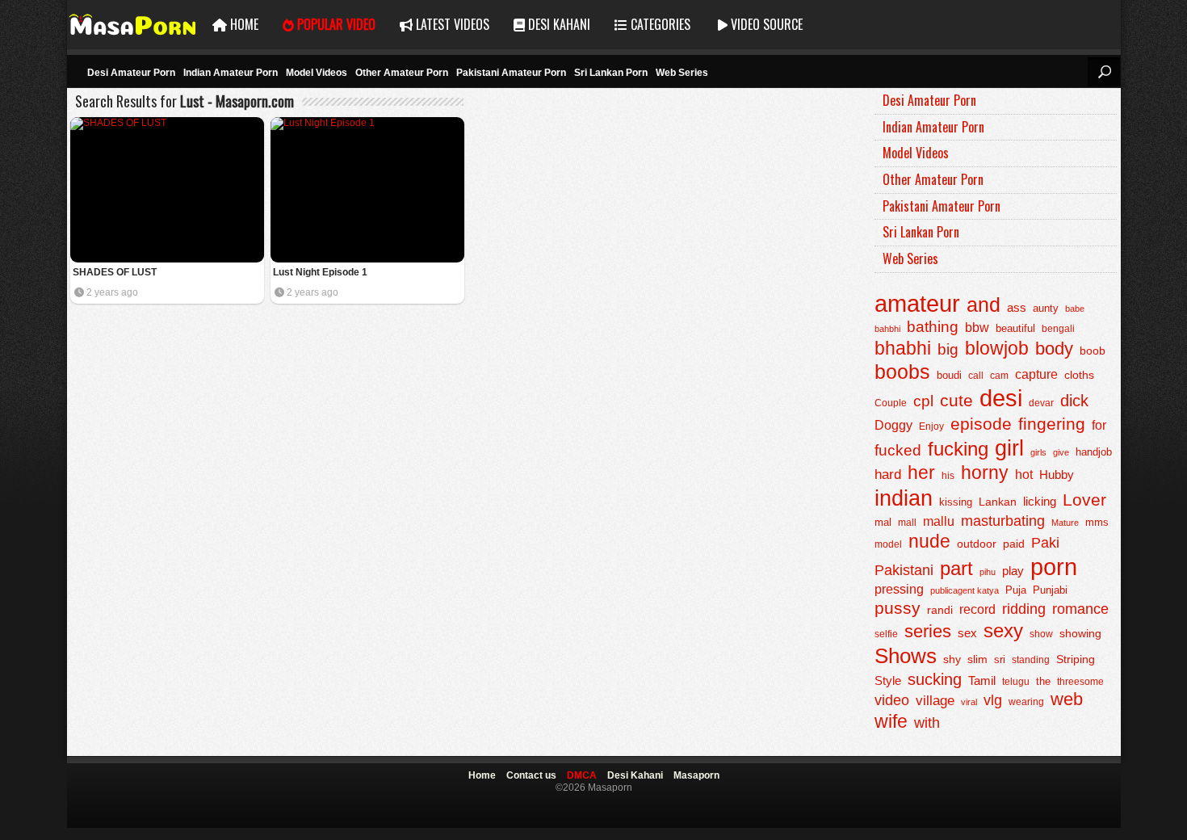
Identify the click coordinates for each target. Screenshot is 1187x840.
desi (1000, 398)
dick (1074, 401)
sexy (1003, 630)
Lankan (998, 501)
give (1061, 452)
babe (1074, 308)
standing (1031, 660)
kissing (955, 502)
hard (888, 474)
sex (967, 633)
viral (969, 702)
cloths (1079, 375)
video (892, 700)
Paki (1045, 543)
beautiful (1015, 328)
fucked (898, 450)
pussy (898, 607)
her (921, 472)
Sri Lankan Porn (611, 72)
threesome (1080, 681)
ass (1016, 307)
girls (1038, 452)
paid (1014, 543)
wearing (1026, 702)
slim (977, 659)
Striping (1075, 659)
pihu (987, 572)
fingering (1051, 423)
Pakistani (904, 570)
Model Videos (316, 72)
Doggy (893, 425)
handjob (1094, 452)
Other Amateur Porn (401, 72)
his (948, 475)
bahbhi (887, 329)
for (1099, 425)
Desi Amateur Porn (131, 72)
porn (1053, 566)
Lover (1084, 499)
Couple (891, 402)
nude (929, 541)
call (976, 375)
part (956, 568)
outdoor (976, 543)
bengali (1058, 328)
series (927, 631)
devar (1041, 403)
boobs (902, 372)
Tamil (982, 680)
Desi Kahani (557, 24)
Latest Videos (451, 24)
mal (883, 522)
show (1041, 634)
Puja (1015, 590)
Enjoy (931, 426)
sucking (935, 679)
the (1043, 681)
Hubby (1056, 474)
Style (888, 680)
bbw (977, 327)
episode (981, 423)
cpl (923, 401)
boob (1092, 350)
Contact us (531, 775)
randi (940, 609)
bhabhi (903, 348)
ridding (1024, 609)
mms (1097, 522)
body (1054, 348)
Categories (658, 24)
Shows (906, 656)
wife (891, 721)
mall (907, 522)
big (947, 349)
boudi (949, 375)
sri (999, 659)
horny (985, 472)
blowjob (997, 348)
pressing (899, 589)
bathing (932, 326)
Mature (1065, 522)
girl (1009, 447)
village (935, 700)
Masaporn (133, 24)
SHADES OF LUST (115, 272)
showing (1080, 633)
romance (1080, 608)
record (977, 609)
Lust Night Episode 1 (320, 272)
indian (904, 497)
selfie (886, 634)
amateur (917, 303)
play (1013, 571)
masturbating (1003, 520)
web (1067, 699)
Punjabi (1050, 590)
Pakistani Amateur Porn (511, 72)
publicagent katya (964, 590)
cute (956, 400)
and (983, 304)
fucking (958, 449)
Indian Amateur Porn (230, 72)
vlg (993, 699)
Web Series (682, 72)
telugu (1016, 681)
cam (999, 375)
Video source (765, 24)
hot (1024, 474)
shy (952, 659)
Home (242, 24)
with (927, 723)
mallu (938, 521)
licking (1039, 501)
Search (1104, 71)
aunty (1046, 308)
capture (1036, 374)
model (888, 544)
